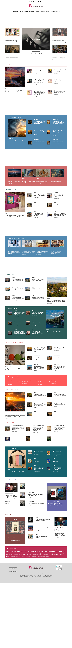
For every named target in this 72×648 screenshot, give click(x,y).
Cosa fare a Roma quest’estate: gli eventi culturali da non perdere (43, 528)
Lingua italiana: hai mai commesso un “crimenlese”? (57, 381)
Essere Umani (7, 54)
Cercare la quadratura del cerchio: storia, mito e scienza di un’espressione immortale (60, 428)
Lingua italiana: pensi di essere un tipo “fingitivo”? (28, 381)
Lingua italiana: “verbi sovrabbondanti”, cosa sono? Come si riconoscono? (43, 381)
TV (39, 51)
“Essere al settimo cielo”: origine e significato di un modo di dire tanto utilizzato (17, 439)
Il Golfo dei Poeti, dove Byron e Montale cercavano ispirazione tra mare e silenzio (56, 301)
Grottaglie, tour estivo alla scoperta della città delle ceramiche (38, 280)
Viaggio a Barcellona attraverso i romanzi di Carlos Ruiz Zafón (37, 313)
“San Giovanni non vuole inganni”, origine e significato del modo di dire (39, 438)
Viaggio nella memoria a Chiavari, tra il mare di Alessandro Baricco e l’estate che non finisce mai (37, 333)
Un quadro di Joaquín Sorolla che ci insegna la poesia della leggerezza (28, 252)
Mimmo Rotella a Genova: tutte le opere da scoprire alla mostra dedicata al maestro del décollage (40, 205)
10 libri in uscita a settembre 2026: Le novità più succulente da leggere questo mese (11, 41)
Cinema (42, 77)
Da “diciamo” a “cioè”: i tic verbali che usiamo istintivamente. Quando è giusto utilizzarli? (58, 58)
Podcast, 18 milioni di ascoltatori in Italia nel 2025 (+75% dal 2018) (17, 472)
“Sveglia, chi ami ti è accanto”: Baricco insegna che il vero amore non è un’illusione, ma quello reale (39, 143)
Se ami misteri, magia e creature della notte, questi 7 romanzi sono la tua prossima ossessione (40, 70)
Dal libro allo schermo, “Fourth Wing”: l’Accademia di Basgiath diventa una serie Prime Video (35, 485)
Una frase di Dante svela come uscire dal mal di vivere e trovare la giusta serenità (40, 414)
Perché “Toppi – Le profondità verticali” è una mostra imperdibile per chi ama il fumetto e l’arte (60, 214)
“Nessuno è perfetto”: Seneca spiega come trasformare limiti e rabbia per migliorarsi (40, 131)
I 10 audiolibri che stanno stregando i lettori (38, 452)
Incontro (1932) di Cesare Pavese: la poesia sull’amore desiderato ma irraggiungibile (14, 182)
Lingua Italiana (55, 54)
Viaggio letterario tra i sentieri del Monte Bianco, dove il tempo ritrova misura (19, 313)
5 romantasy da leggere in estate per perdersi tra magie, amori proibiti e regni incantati (59, 91)
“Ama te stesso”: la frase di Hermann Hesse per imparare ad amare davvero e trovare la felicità (40, 395)
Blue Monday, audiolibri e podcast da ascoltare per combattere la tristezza (57, 453)
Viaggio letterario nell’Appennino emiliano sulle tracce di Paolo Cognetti (37, 322)
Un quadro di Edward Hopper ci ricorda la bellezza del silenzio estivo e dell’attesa (14, 252)
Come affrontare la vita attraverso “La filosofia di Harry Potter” (57, 468)
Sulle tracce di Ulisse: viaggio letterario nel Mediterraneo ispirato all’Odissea (54, 332)
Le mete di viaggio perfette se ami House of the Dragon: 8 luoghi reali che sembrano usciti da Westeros (19, 333)
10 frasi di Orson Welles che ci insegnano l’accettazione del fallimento (43, 520)
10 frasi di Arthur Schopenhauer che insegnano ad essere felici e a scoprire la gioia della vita (60, 414)
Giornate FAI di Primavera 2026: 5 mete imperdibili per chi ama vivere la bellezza (38, 298)
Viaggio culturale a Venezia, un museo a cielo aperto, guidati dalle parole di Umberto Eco (18, 288)
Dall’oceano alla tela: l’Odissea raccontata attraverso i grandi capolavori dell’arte (56, 252)
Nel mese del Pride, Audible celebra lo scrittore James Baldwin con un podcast (39, 468)
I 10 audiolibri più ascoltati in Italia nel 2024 (58, 460)
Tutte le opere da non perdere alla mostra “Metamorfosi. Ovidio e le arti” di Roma (60, 205)
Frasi (35, 392)
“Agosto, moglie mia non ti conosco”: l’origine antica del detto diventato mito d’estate (60, 358)
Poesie (9, 178)
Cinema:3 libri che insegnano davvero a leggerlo (42, 537)
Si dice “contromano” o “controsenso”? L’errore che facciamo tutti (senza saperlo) (39, 367)
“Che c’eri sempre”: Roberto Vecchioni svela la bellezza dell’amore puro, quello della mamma (58, 143)
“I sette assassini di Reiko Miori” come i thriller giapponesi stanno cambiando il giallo (60, 70)
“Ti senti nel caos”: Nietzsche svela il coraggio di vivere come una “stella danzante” (15, 142)
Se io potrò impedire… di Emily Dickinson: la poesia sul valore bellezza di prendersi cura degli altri (42, 182)
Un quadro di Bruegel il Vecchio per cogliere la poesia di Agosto (42, 252)
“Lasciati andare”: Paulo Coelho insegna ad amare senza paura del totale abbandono (58, 122)
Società (13, 277)
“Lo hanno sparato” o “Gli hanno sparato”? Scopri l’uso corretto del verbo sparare (40, 358)
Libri (6, 37)
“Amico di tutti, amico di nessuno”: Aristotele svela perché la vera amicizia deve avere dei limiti (12, 58)
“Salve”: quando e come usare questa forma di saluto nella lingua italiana (59, 367)
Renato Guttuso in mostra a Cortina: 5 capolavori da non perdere (38, 214)
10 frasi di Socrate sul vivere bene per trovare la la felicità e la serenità (60, 404)
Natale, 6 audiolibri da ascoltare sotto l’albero (40, 460)
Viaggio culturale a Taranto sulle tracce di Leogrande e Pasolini (17, 280)
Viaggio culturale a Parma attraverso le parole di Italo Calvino (18, 298)
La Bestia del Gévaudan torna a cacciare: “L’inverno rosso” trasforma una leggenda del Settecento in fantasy (59, 41)
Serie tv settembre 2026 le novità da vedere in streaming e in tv (36, 53)
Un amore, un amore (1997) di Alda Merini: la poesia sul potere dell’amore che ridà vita (57, 182)
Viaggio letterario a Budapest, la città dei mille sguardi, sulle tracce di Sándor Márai (19, 322)
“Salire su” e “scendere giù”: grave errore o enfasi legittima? (60, 348)
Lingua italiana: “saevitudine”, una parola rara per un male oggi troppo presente (14, 381)
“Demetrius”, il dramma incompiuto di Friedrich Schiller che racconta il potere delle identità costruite (15, 539)
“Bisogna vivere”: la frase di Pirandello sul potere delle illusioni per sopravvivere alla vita (60, 395)
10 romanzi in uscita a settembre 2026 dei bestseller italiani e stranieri (14, 91)
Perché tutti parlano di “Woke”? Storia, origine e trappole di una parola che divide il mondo (39, 348)
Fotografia (56, 192)
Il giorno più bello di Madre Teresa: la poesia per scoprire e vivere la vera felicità (28, 182)
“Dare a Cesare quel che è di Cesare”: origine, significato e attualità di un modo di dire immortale (38, 429)
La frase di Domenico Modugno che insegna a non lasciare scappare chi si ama (15, 416)
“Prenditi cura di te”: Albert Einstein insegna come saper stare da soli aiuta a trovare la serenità (58, 132)
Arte (6, 213)
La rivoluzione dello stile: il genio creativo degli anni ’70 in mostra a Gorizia (14, 216)
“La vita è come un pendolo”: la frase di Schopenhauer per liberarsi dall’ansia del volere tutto (40, 404)
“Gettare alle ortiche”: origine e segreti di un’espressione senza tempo (60, 438)
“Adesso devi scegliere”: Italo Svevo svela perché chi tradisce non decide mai (39, 122)
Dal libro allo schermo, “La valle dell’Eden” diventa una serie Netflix (35, 495)
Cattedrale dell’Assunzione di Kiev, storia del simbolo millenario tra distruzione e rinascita (38, 288)
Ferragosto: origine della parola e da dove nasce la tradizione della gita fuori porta (18, 428)
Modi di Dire (20, 425)
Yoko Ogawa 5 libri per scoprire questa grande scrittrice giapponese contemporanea (60, 80)
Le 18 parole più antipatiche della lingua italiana (12, 369)
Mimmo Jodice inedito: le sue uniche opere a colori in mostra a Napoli (59, 195)
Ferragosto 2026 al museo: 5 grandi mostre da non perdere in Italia (40, 195)
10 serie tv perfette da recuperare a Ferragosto (36, 503)
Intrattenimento (35, 51)
